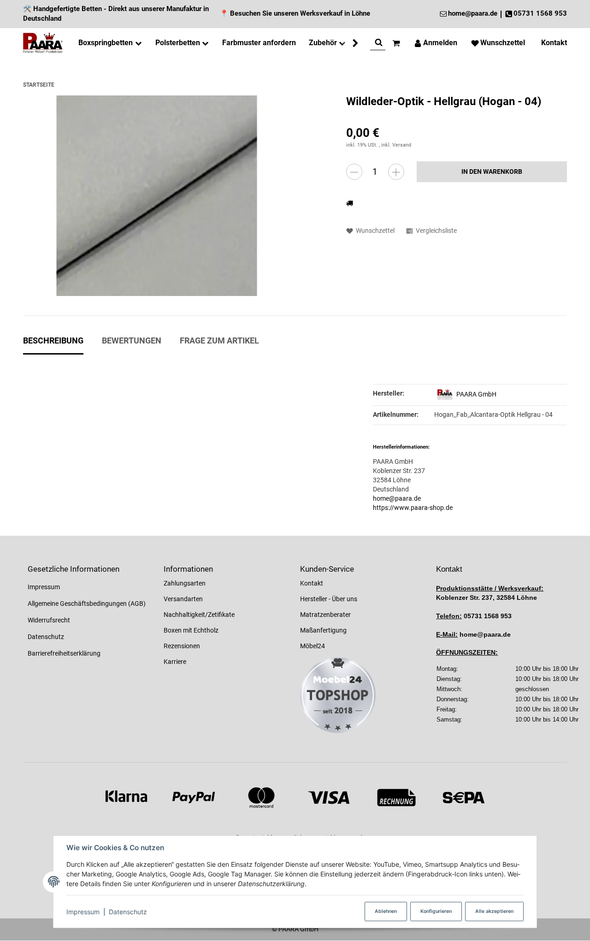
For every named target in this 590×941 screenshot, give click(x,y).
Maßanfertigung (323, 630)
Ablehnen (386, 911)
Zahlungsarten (185, 583)
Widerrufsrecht (49, 620)
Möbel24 (312, 646)
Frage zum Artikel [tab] (219, 340)
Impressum (83, 912)
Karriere (175, 661)
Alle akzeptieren (494, 911)
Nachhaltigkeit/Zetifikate (199, 614)
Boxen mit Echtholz (191, 630)
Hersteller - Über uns (328, 599)
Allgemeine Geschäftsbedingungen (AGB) (87, 603)
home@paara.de (397, 498)
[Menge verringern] (354, 172)
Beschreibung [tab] (53, 340)
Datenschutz (128, 912)
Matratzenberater (325, 614)
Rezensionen (182, 646)
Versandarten (183, 599)
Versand (401, 145)
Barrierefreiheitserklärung (64, 653)
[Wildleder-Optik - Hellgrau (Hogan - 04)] (156, 195)
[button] (350, 43)
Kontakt (311, 583)
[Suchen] (378, 43)
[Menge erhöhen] (396, 172)
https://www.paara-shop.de (413, 507)
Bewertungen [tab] (131, 340)
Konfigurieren (436, 911)
